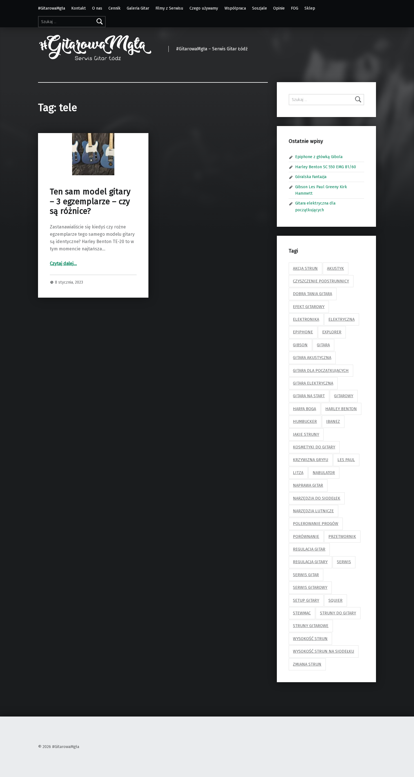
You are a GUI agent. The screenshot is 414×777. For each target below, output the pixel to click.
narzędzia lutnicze (313, 510)
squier (335, 600)
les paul (346, 459)
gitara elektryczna (313, 383)
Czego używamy (204, 8)
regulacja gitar (309, 549)
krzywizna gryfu (310, 459)
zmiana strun (307, 664)
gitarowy (343, 395)
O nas (97, 8)
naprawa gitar (308, 485)
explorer (331, 331)
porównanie (306, 536)
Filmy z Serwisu (169, 8)
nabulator (324, 472)
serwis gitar (306, 574)
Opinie (279, 8)
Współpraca (235, 8)
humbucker (305, 421)
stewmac (302, 613)
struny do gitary (338, 613)
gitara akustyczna (312, 357)
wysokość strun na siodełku (323, 651)
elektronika (306, 319)
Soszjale (259, 8)
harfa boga (304, 408)
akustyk (335, 268)
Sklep (309, 8)
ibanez (333, 421)
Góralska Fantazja (310, 176)
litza (298, 472)
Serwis (344, 561)
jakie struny (306, 434)
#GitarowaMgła (51, 8)
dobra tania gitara (312, 293)
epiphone (303, 331)
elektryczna (341, 319)
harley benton (341, 408)
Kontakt (78, 8)
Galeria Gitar (138, 8)
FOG (294, 8)
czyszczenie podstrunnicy (321, 281)
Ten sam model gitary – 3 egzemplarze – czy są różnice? (90, 201)
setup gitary (306, 600)
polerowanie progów (315, 523)
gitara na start (309, 395)
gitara (323, 344)
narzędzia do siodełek (316, 498)
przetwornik (342, 536)
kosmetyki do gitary (314, 447)
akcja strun (305, 268)
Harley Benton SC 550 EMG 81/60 (325, 166)
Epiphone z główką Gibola (318, 156)
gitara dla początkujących (321, 370)
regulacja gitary (310, 561)
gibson (300, 344)
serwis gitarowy (310, 587)
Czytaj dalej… (63, 263)
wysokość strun (310, 638)
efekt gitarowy (308, 306)
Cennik (114, 8)
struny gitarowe (310, 625)
